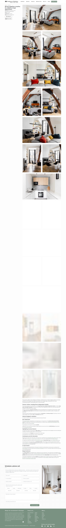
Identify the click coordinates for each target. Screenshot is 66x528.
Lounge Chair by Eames (36, 438)
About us (44, 1)
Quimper (36, 516)
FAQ (42, 517)
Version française (32, 525)
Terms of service (19, 525)
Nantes (36, 512)
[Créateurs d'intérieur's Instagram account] (45, 526)
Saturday (36, 488)
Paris (36, 515)
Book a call (55, 1)
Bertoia (27, 442)
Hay (56, 457)
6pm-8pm (34, 490)
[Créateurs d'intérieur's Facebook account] (42, 526)
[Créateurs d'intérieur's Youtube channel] (48, 526)
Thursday (24, 488)
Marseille (29, 521)
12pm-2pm (18, 490)
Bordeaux (29, 516)
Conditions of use (25, 525)
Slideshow (9, 16)
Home (6, 5)
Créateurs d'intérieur (12, 2)
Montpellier (30, 522)
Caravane (29, 438)
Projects (33, 1)
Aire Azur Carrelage (40, 448)
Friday (30, 488)
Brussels (29, 517)
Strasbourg (37, 517)
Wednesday (19, 488)
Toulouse (36, 520)
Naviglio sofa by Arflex (52, 437)
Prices (49, 1)
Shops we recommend (14, 510)
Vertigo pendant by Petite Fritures (40, 453)
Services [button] (27, 1)
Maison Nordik (55, 438)
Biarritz (29, 515)
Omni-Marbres (24, 448)
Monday (8, 488)
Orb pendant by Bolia (39, 440)
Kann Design (46, 457)
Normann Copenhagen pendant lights (29, 458)
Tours (36, 521)
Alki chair (29, 457)
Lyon (28, 520)
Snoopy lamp (55, 440)
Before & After (38, 1)
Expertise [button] (22, 1)
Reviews (43, 515)
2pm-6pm (26, 490)
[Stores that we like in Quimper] (14, 522)
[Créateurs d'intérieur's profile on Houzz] (51, 526)
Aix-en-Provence (30, 512)
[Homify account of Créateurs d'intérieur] (54, 526)
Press (43, 512)
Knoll (52, 441)
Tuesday (14, 488)
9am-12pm (9, 490)
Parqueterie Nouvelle (28, 427)
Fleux (33, 423)
